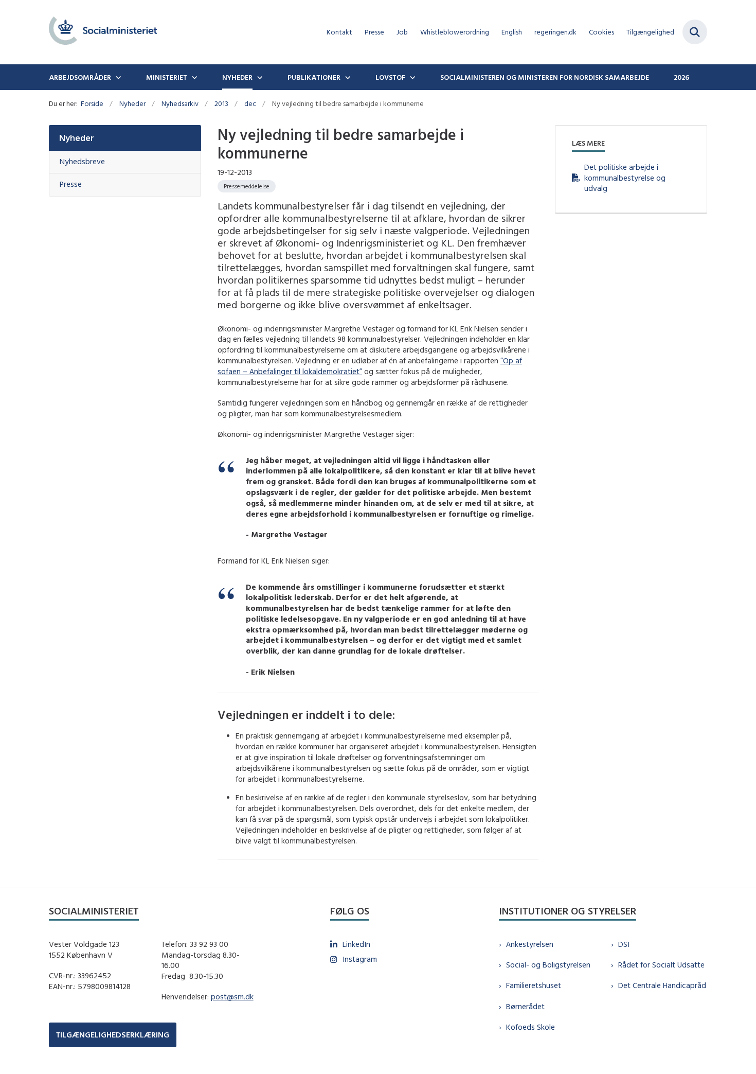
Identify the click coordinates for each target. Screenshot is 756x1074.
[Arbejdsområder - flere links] (117, 77)
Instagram (360, 959)
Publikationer (313, 77)
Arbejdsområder (80, 77)
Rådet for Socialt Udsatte (661, 965)
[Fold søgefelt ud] (694, 32)
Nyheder (237, 77)
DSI (623, 944)
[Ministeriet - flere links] (193, 77)
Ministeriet (166, 77)
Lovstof (390, 77)
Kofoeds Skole (530, 1027)
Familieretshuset (533, 985)
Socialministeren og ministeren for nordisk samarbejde (544, 77)
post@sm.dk (232, 996)
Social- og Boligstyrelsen (548, 965)
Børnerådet (525, 1006)
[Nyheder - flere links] (259, 77)
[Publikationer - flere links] (347, 77)
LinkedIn (356, 944)
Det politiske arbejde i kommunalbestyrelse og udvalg (624, 177)
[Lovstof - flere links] (411, 77)
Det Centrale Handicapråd (662, 985)
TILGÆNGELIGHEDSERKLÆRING (112, 1035)
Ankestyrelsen (529, 944)
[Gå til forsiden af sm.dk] (103, 32)
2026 (681, 77)
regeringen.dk (555, 32)
